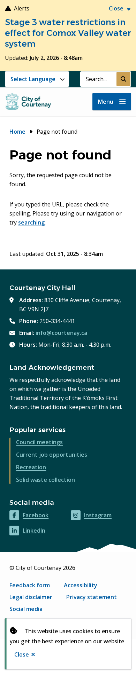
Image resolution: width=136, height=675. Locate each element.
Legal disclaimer (30, 597)
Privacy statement (91, 597)
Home (17, 131)
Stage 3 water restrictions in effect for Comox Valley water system (68, 33)
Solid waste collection (45, 480)
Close (21, 654)
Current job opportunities (51, 454)
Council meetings (39, 442)
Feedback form (29, 585)
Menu (105, 101)
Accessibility (80, 585)
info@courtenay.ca (61, 333)
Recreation (31, 467)
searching (31, 222)
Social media (26, 609)
